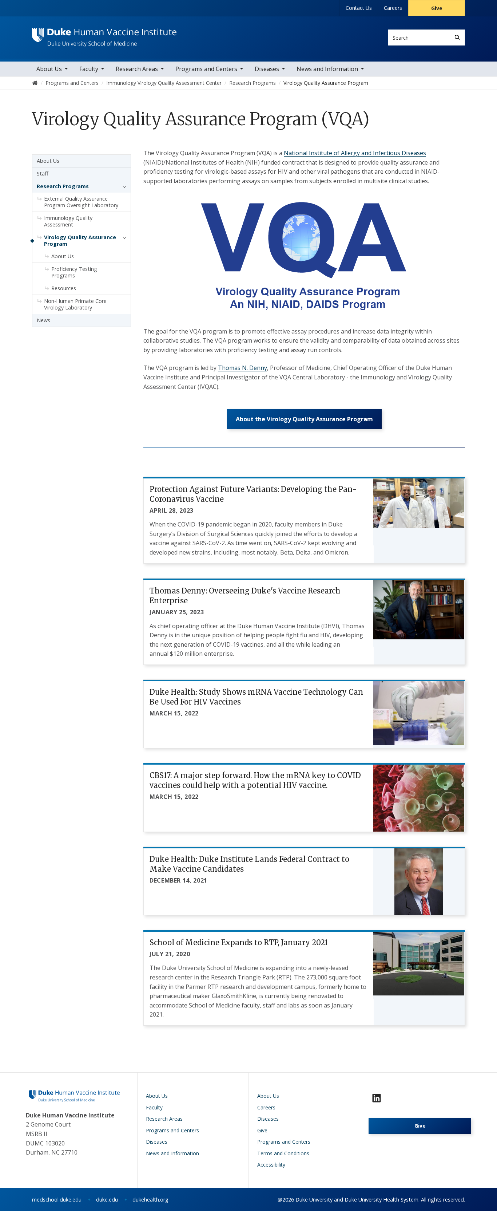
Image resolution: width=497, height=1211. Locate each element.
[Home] (104, 34)
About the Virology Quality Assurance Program (304, 419)
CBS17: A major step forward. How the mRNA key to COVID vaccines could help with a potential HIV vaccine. (255, 780)
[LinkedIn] (377, 1098)
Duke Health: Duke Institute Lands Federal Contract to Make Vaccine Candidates (249, 864)
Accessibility (271, 1164)
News (43, 320)
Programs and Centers (206, 69)
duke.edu (107, 1199)
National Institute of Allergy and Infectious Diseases (355, 153)
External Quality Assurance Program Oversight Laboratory (81, 202)
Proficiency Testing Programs (74, 272)
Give (436, 8)
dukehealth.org (150, 1199)
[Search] (457, 37)
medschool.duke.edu (56, 1199)
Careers (393, 7)
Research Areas (137, 69)
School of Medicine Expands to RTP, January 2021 (239, 942)
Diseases (267, 69)
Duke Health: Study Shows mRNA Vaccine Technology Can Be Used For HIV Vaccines (256, 696)
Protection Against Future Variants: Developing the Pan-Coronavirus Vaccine (253, 494)
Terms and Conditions (283, 1153)
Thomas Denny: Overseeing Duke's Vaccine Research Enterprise (245, 595)
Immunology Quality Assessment (68, 221)
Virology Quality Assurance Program (80, 240)
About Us (49, 69)
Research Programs (63, 186)
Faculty (88, 69)
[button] (123, 186)
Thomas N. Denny (242, 368)
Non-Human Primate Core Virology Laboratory (75, 304)
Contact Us (359, 7)
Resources (63, 288)
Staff (42, 173)
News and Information (327, 69)
